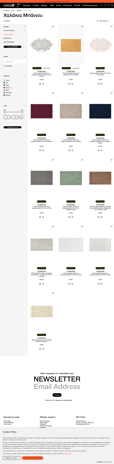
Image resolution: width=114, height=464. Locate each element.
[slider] (4, 112)
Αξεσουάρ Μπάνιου (9, 42)
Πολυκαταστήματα (9, 422)
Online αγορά (43, 422)
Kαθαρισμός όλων (12, 127)
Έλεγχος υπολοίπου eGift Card (84, 422)
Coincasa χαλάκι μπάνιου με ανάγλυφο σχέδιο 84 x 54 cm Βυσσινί (41, 140)
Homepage (6, 10)
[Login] (105, 5)
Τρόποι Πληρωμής (45, 421)
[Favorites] (108, 5)
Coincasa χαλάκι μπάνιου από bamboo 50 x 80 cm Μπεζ (71, 74)
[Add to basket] (43, 84)
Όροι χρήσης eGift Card (82, 424)
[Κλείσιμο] (109, 1)
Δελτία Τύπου (7, 424)
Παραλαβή (43, 424)
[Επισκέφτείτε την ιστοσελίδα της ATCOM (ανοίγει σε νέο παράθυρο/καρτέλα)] (104, 462)
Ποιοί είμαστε (7, 421)
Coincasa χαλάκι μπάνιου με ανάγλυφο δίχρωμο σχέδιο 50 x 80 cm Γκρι (41, 74)
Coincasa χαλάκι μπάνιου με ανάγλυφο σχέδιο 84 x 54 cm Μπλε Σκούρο (100, 141)
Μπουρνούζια (7, 38)
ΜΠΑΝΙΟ (19, 10)
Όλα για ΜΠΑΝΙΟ (12, 47)
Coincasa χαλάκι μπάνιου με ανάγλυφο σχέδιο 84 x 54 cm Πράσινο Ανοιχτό (71, 208)
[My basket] (112, 5)
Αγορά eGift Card (81, 421)
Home (12, 10)
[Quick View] (40, 84)
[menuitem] (19, 5)
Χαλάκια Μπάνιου (9, 34)
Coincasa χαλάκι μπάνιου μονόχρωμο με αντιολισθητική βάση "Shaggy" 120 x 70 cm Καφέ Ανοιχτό (100, 208)
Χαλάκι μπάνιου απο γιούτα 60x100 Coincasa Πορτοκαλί (41, 340)
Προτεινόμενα (104, 21)
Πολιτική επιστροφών (46, 426)
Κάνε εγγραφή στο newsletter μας (57, 373)
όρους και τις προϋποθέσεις (64, 400)
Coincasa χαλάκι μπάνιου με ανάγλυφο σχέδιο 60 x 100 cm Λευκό (100, 274)
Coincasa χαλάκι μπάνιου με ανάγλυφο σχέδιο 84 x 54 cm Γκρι (41, 207)
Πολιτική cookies (66, 453)
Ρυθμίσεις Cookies (11, 458)
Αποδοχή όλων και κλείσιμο (32, 458)
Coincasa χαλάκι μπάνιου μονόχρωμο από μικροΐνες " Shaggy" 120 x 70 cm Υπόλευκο (41, 274)
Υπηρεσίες (43, 427)
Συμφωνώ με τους (58, 400)
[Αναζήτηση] (101, 5)
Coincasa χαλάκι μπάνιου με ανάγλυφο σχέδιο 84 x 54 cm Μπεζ (71, 140)
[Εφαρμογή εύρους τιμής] (21, 117)
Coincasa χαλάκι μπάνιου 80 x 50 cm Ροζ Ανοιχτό (100, 74)
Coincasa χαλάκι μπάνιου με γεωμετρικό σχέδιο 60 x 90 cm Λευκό (70, 274)
